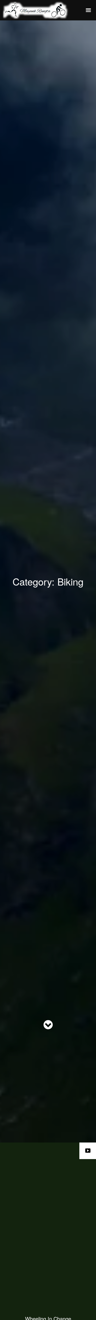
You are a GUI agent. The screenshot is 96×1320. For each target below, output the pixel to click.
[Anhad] (41, 10)
